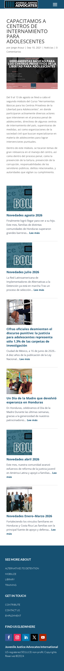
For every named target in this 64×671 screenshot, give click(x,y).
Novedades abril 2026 (22, 459)
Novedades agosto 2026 (24, 215)
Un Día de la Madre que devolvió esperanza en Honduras (31, 400)
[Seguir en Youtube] (42, 637)
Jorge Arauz (17, 47)
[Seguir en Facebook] (8, 637)
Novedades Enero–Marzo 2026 (29, 516)
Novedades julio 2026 (22, 272)
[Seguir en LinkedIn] (25, 637)
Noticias (48, 47)
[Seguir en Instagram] (17, 637)
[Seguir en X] (34, 637)
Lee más (34, 233)
